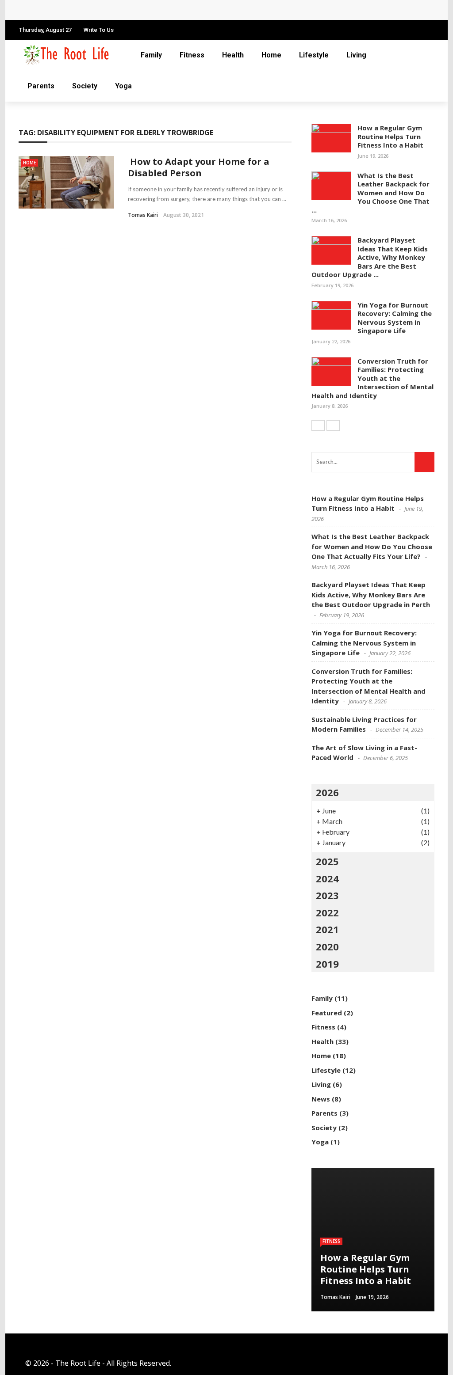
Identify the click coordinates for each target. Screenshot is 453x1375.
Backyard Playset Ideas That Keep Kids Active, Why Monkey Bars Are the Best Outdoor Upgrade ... (369, 257)
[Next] (333, 425)
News (320, 1098)
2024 (327, 878)
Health (233, 55)
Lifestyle (314, 55)
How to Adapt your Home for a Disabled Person (198, 167)
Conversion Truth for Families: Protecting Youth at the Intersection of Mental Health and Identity (372, 378)
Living (356, 55)
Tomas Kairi (143, 215)
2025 (327, 861)
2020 (327, 946)
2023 (327, 895)
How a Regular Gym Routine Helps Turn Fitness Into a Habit (390, 136)
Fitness (192, 55)
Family (151, 55)
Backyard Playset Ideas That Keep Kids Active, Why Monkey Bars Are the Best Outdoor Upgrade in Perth (370, 594)
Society (84, 86)
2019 (327, 963)
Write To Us (99, 30)
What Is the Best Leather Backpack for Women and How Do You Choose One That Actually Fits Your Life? (203, 10)
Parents (40, 86)
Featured (326, 1012)
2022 (327, 912)
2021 (327, 929)
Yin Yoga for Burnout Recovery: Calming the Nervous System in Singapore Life (394, 317)
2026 (327, 792)
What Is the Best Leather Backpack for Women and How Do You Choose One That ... (370, 192)
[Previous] (318, 425)
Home (271, 55)
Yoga (123, 86)
